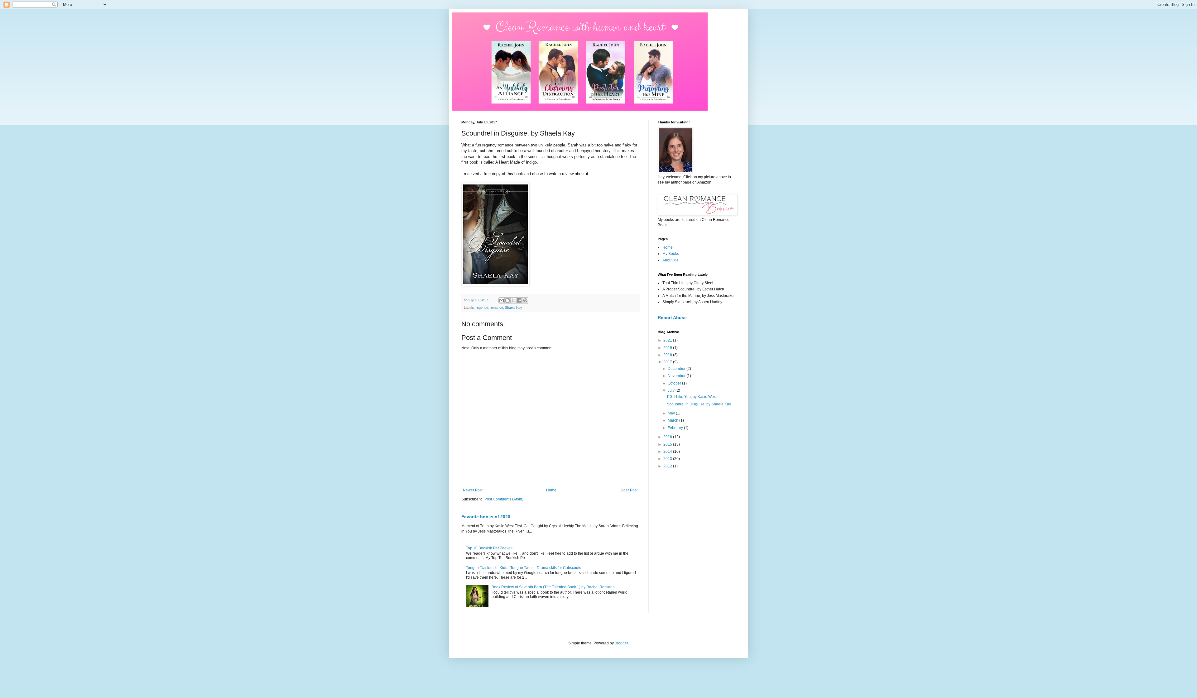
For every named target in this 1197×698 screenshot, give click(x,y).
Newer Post (473, 490)
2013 (668, 459)
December (677, 368)
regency (482, 307)
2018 (668, 355)
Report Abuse (672, 317)
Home (551, 490)
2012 (668, 466)
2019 (668, 348)
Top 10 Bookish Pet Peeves (489, 548)
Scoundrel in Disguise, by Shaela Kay (699, 404)
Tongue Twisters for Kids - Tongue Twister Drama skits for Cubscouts (523, 568)
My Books (670, 253)
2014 (668, 451)
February (676, 428)
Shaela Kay (513, 307)
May (672, 413)
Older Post (628, 490)
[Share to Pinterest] (525, 300)
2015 (668, 444)
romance (496, 307)
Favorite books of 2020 (485, 516)
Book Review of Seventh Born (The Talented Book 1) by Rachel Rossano (553, 587)
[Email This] (501, 300)
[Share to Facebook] (519, 300)
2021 (668, 340)
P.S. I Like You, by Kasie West (692, 396)
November (677, 376)
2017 (668, 362)
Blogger (621, 643)
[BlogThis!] (507, 300)
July (671, 390)
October (675, 383)
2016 (668, 437)
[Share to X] (513, 300)
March (673, 420)
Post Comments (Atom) (503, 499)
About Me (670, 260)
